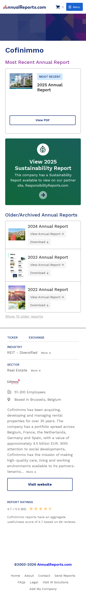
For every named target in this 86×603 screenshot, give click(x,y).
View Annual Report (45, 234)
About (29, 576)
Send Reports (65, 576)
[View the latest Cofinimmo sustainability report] (43, 197)
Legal (34, 582)
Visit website (40, 484)
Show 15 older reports (24, 316)
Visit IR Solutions (55, 582)
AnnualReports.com (54, 564)
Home (15, 576)
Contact (44, 576)
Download (37, 242)
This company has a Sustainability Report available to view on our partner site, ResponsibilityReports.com (43, 180)
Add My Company (43, 589)
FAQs (21, 582)
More (44, 352)
